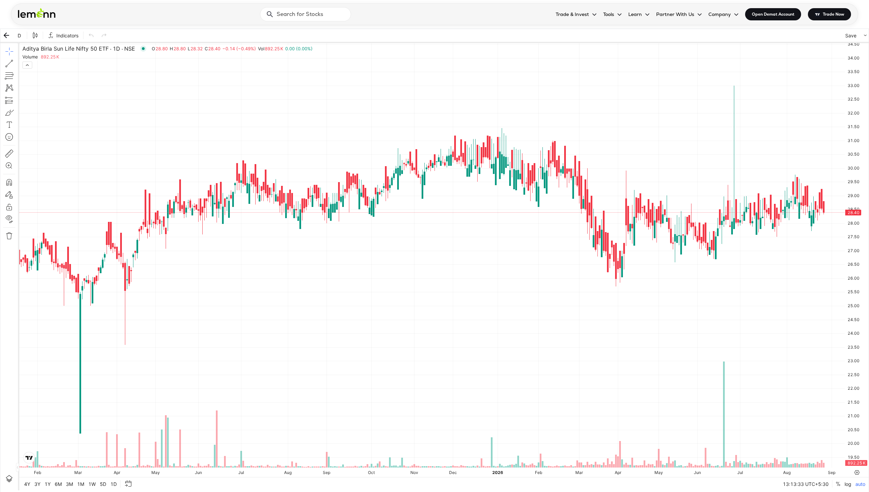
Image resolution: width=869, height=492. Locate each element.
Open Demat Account (773, 14)
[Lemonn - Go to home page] (36, 13)
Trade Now (833, 14)
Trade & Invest (572, 14)
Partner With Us (675, 14)
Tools (608, 14)
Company (719, 14)
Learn (635, 14)
